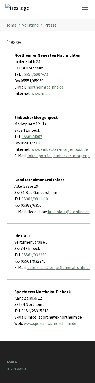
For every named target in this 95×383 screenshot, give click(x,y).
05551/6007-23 (35, 74)
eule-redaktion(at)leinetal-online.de (60, 267)
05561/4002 (32, 136)
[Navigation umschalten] (85, 9)
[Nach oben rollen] (83, 371)
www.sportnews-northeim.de (50, 323)
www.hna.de (42, 93)
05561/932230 (34, 254)
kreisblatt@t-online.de (69, 211)
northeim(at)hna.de (45, 87)
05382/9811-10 (35, 198)
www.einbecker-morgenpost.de (59, 149)
